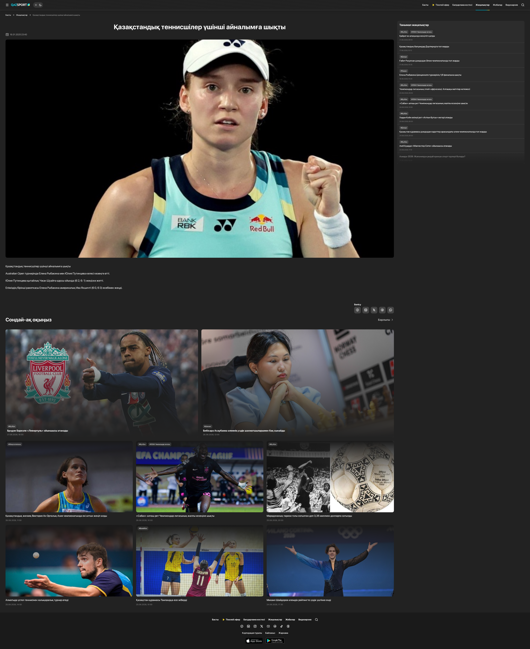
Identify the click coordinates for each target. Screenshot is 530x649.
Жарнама (283, 633)
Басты (425, 5)
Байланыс (270, 633)
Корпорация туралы (252, 633)
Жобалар (497, 5)
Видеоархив (512, 5)
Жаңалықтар (483, 5)
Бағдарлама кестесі (462, 5)
